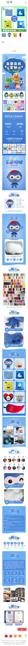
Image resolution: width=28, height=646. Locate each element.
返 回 (22, 629)
